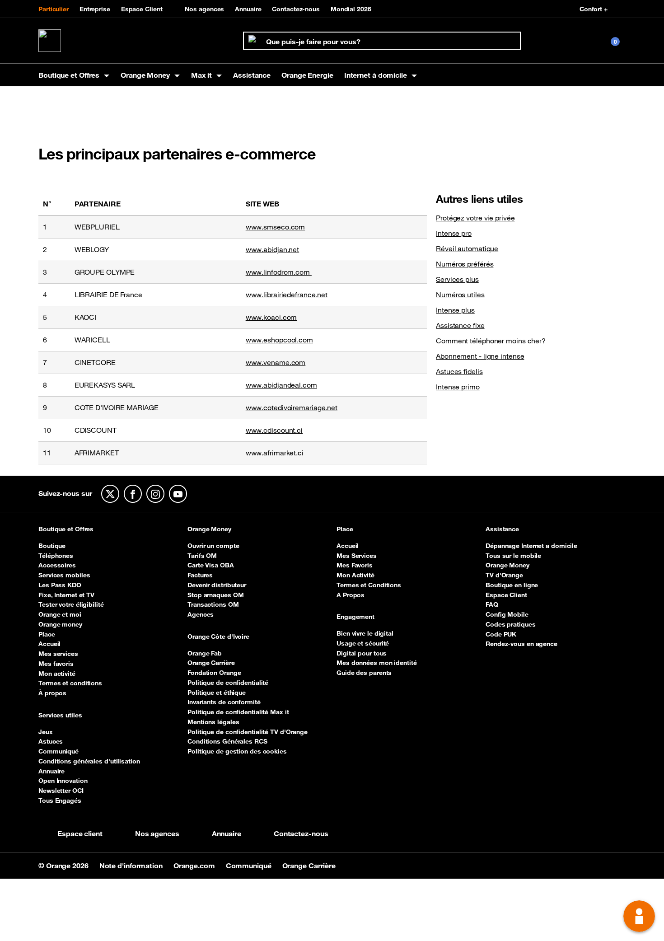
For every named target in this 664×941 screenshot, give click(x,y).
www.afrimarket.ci (275, 452)
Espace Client (142, 9)
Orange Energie (307, 75)
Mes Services (357, 556)
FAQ (492, 604)
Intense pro (454, 233)
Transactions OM (213, 604)
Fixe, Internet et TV (66, 595)
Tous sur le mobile (513, 556)
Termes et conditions (70, 683)
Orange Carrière (211, 663)
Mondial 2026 (351, 9)
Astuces (50, 741)
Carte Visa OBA (210, 565)
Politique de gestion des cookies (237, 751)
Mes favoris (56, 664)
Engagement (355, 617)
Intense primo (458, 386)
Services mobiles (64, 575)
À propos (52, 693)
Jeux (45, 732)
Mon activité (56, 673)
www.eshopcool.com (279, 339)
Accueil (49, 644)
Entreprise (94, 9)
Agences (200, 614)
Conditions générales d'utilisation (89, 761)
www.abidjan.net (272, 249)
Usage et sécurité (363, 643)
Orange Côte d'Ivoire (218, 637)
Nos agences (204, 9)
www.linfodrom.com (279, 271)
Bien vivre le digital (365, 633)
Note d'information (131, 865)
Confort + (594, 9)
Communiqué (58, 751)
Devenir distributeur (216, 585)
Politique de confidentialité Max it (238, 712)
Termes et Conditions (369, 585)
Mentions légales (213, 722)
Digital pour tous (362, 653)
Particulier (53, 9)
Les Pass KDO (59, 585)
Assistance (252, 75)
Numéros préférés (464, 263)
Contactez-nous (296, 9)
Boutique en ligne (512, 585)
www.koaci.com (271, 317)
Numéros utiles (460, 294)
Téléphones (55, 556)
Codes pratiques (511, 624)
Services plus (457, 279)
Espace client (80, 833)
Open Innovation (63, 781)
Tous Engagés (59, 800)
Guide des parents (364, 673)
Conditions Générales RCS (227, 741)
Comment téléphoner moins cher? (491, 340)
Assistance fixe (460, 325)
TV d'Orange (504, 575)
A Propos (351, 595)
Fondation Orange (214, 673)
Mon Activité (355, 575)
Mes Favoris (355, 565)
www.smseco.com (275, 226)
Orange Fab (204, 653)
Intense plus (455, 309)
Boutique (51, 546)
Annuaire (248, 9)
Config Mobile (507, 614)
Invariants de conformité (224, 702)
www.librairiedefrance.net (287, 294)
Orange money (60, 624)
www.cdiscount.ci (274, 430)
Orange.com (195, 865)
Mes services (58, 654)
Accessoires (57, 565)
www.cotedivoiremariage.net (291, 407)
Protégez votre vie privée (475, 217)
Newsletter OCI (61, 791)
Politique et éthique (216, 692)
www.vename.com (276, 362)
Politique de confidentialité (227, 683)
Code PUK (501, 634)
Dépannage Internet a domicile (531, 546)
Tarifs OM (202, 556)
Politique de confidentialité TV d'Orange (247, 732)
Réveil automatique (467, 248)
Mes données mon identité (377, 663)
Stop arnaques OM (215, 595)
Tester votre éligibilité (71, 604)
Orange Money (209, 529)
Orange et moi (59, 614)
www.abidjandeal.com (281, 384)
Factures (200, 575)
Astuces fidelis (459, 371)
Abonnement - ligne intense (480, 355)
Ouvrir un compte (213, 546)
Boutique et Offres (66, 529)
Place (46, 634)
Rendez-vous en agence (521, 644)
